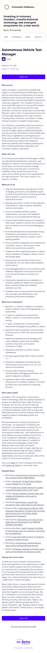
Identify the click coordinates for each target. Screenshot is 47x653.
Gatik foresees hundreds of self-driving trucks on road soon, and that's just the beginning (25, 531)
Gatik (13, 463)
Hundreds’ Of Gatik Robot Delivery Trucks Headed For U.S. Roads (23, 482)
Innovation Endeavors (23, 7)
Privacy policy (18, 648)
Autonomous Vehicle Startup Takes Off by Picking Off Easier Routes (23, 544)
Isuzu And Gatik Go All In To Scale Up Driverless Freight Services (24, 538)
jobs (6, 37)
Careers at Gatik (13, 465)
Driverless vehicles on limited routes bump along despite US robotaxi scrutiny (24, 550)
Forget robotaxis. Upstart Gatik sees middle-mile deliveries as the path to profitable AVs (24, 496)
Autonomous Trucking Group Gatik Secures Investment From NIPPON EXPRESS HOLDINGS (24, 522)
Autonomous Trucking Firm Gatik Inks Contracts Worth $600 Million (25, 476)
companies (16, 37)
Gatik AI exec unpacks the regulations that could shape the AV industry (24, 503)
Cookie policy (29, 648)
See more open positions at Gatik (23, 626)
